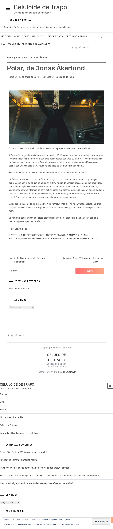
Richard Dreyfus (57, 238)
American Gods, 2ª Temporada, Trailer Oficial (81, 260)
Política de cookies (72, 525)
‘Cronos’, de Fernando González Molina (18, 460)
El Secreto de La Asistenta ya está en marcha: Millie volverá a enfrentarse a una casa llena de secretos (49, 475)
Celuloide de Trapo (40, 7)
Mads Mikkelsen (30, 238)
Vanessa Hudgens (77, 238)
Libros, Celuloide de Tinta (47, 36)
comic (60, 235)
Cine (16, 36)
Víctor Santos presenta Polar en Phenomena (29, 260)
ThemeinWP (69, 372)
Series (25, 36)
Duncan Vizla (71, 235)
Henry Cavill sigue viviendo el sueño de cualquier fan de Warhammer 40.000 (36, 483)
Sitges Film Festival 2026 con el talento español (23, 452)
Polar (43, 238)
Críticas (31, 235)
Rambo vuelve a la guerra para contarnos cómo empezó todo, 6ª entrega (34, 467)
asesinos (51, 235)
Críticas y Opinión (76, 36)
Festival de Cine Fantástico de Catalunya (25, 44)
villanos (93, 238)
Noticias (6, 36)
